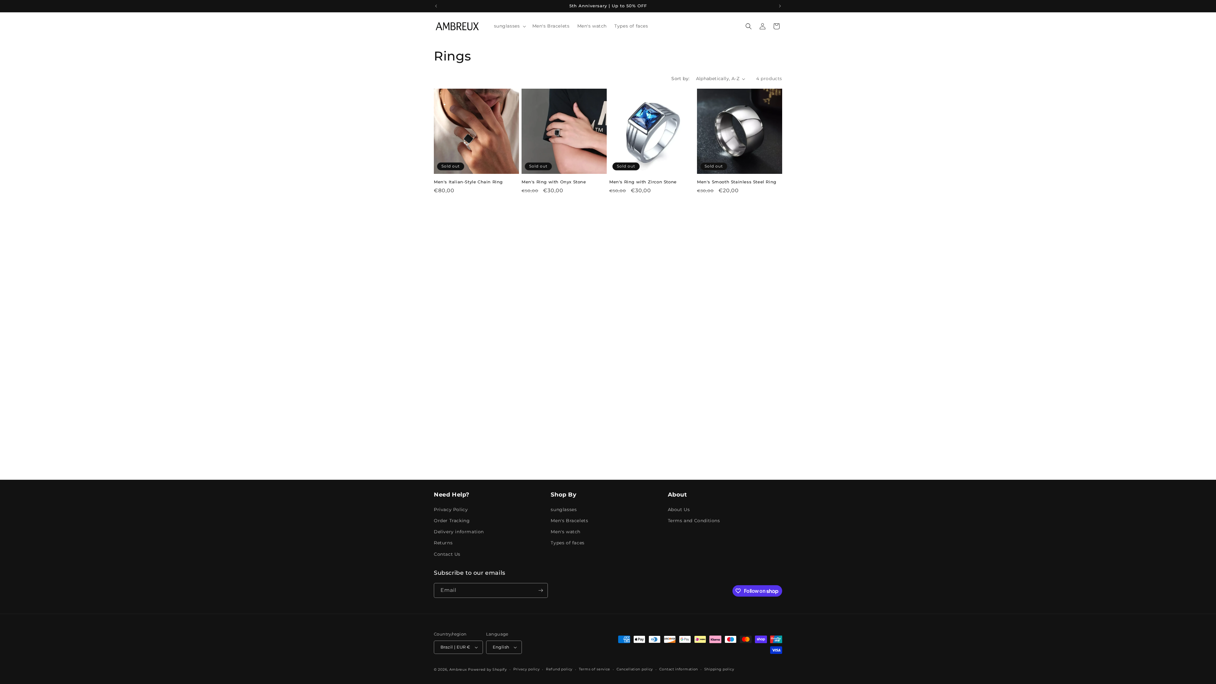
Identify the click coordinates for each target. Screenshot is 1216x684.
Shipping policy (719, 669)
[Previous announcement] (436, 6)
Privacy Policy (451, 509)
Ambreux (458, 669)
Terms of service (594, 669)
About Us (679, 509)
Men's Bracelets (569, 520)
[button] (509, 26)
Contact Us (447, 554)
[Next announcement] (780, 6)
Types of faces (567, 543)
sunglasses (564, 509)
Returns (443, 543)
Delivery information (459, 532)
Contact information (678, 669)
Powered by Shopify (487, 669)
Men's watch (565, 532)
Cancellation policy (635, 669)
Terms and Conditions (694, 520)
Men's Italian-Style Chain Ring (468, 181)
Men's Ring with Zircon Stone (643, 181)
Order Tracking (452, 520)
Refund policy (559, 669)
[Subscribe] (541, 590)
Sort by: (680, 78)
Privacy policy (526, 669)
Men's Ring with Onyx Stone (554, 181)
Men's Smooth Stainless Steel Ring (736, 181)
